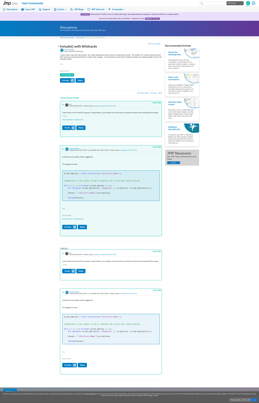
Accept (254, 400)
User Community (32, 3)
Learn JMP (30, 9)
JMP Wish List (97, 9)
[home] (10, 3)
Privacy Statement (90, 394)
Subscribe (173, 162)
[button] (58, 46)
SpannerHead (69, 50)
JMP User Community (67, 37)
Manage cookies (236, 400)
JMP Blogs (79, 9)
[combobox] (213, 3)
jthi (70, 104)
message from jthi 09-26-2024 (128, 150)
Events (61, 9)
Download (85, 14)
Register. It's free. (152, 18)
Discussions (12, 9)
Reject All (246, 400)
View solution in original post (72, 120)
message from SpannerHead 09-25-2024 (105, 106)
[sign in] (248, 3)
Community (117, 9)
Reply (80, 80)
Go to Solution (66, 75)
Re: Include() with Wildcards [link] (95, 37)
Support (46, 9)
